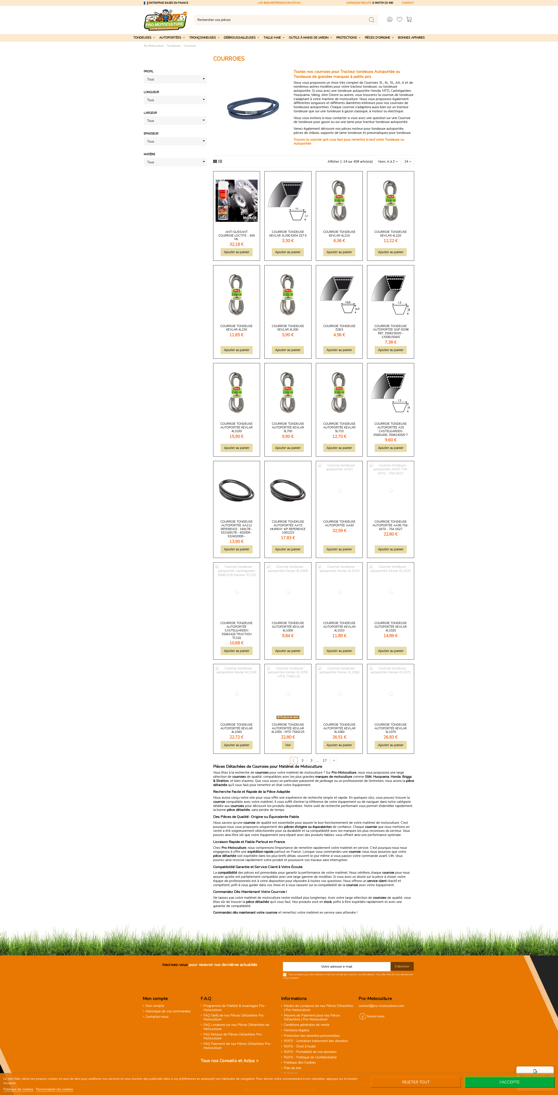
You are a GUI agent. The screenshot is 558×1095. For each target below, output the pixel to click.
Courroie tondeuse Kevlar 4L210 (339, 234)
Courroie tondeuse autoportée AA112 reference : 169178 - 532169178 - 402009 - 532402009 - (236, 529)
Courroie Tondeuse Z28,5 (339, 328)
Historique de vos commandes (168, 1011)
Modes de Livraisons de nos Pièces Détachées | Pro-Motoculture (318, 1008)
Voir (288, 745)
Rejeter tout (416, 1082)
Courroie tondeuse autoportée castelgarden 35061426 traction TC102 (236, 630)
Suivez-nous (375, 1016)
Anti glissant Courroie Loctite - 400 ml (236, 235)
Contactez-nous (156, 1017)
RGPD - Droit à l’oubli (300, 1046)
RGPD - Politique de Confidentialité (310, 1057)
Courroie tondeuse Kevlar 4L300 (288, 328)
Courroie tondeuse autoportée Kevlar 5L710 (339, 427)
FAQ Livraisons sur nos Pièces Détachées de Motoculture (236, 1027)
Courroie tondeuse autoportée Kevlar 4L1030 (236, 427)
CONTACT (408, 3)
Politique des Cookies (300, 1063)
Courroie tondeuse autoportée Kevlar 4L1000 (288, 627)
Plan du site (292, 1068)
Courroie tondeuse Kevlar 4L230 (236, 328)
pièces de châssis (306, 133)
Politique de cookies (18, 1089)
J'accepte (510, 1082)
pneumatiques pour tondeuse (389, 133)
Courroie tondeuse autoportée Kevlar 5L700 (288, 427)
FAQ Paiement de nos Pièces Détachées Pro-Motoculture (237, 1046)
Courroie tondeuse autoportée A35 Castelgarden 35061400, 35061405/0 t (390, 429)
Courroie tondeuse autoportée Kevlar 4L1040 (236, 728)
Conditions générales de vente (306, 1025)
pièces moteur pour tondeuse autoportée (372, 128)
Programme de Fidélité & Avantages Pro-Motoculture (234, 1008)
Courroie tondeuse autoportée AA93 (339, 523)
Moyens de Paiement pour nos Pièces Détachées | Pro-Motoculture (312, 1017)
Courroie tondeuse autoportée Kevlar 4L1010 (339, 627)
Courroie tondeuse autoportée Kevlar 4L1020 (390, 627)
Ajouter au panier (236, 252)
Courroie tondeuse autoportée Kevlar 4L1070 (390, 728)
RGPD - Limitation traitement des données (316, 1041)
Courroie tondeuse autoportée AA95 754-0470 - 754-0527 (391, 525)
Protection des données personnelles (312, 1036)
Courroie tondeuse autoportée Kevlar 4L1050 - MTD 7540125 (287, 728)
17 (325, 760)
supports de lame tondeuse (341, 133)
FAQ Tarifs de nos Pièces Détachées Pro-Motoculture (234, 1017)
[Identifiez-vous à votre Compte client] (389, 20)
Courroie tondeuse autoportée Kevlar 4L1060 (339, 728)
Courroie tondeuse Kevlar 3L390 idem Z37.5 (287, 234)
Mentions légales (296, 1030)
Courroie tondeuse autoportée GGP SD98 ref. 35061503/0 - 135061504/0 (390, 331)
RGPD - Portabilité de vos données (310, 1052)
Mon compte (154, 1006)
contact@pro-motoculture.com (381, 1006)
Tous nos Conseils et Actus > (230, 1061)
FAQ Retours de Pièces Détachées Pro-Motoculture (233, 1036)
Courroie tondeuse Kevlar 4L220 (390, 234)
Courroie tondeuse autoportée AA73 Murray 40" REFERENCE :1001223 (288, 527)
